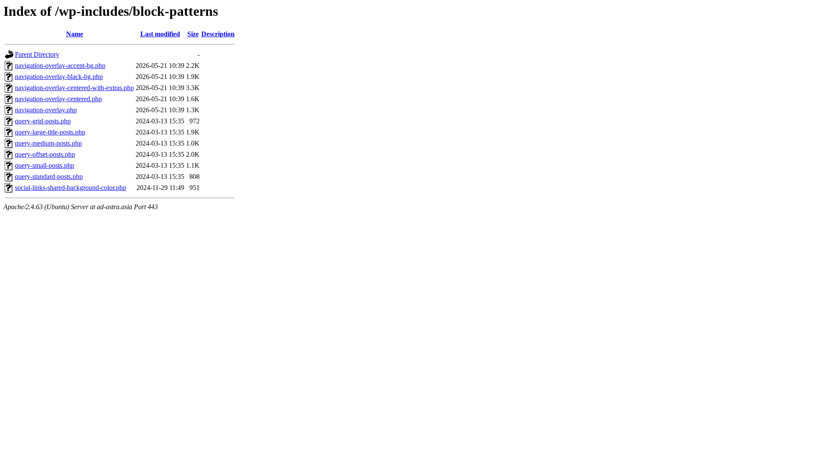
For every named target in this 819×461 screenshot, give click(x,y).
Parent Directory (37, 54)
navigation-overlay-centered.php (58, 98)
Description (218, 34)
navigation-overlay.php (46, 110)
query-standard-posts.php (49, 176)
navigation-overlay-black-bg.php (59, 76)
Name (74, 34)
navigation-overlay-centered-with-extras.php (74, 87)
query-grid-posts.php (43, 121)
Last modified (160, 34)
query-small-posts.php (44, 165)
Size (193, 34)
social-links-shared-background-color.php (70, 187)
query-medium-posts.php (48, 143)
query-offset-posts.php (45, 154)
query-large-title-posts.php (50, 132)
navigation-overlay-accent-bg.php (60, 65)
